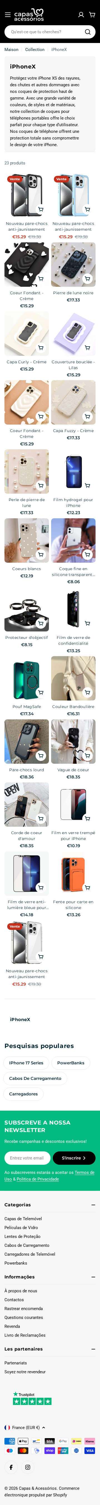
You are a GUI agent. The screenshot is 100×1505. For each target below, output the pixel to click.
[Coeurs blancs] (26, 540)
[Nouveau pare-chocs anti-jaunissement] (26, 195)
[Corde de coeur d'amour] (26, 804)
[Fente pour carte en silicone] (73, 873)
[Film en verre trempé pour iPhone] (73, 804)
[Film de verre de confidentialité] (73, 609)
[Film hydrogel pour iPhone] (73, 471)
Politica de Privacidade (38, 1179)
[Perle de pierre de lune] (26, 471)
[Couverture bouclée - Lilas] (73, 333)
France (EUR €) (26, 1427)
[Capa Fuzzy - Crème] (73, 402)
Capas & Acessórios (38, 1488)
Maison (11, 49)
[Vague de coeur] (73, 741)
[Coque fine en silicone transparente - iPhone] (73, 540)
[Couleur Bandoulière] (73, 678)
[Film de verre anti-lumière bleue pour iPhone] (26, 873)
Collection (34, 49)
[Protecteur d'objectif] (26, 609)
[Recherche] (87, 32)
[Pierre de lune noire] (73, 264)
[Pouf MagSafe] (26, 678)
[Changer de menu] (7, 14)
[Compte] (81, 14)
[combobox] (50, 32)
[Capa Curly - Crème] (26, 333)
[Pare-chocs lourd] (26, 741)
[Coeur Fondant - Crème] (26, 264)
